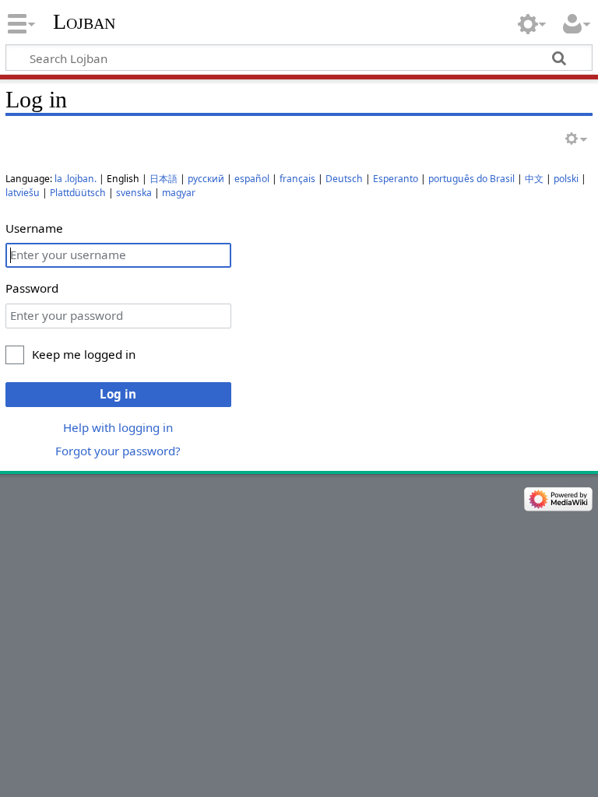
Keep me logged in (83, 354)
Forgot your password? (118, 450)
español (251, 178)
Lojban (84, 21)
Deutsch (344, 178)
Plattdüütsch (78, 192)
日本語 (164, 178)
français (297, 178)
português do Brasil (471, 178)
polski (566, 178)
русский (206, 178)
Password (31, 288)
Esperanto (395, 178)
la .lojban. (76, 178)
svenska (134, 192)
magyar (178, 192)
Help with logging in (118, 427)
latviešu (22, 192)
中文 (534, 178)
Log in (118, 394)
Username (34, 228)
